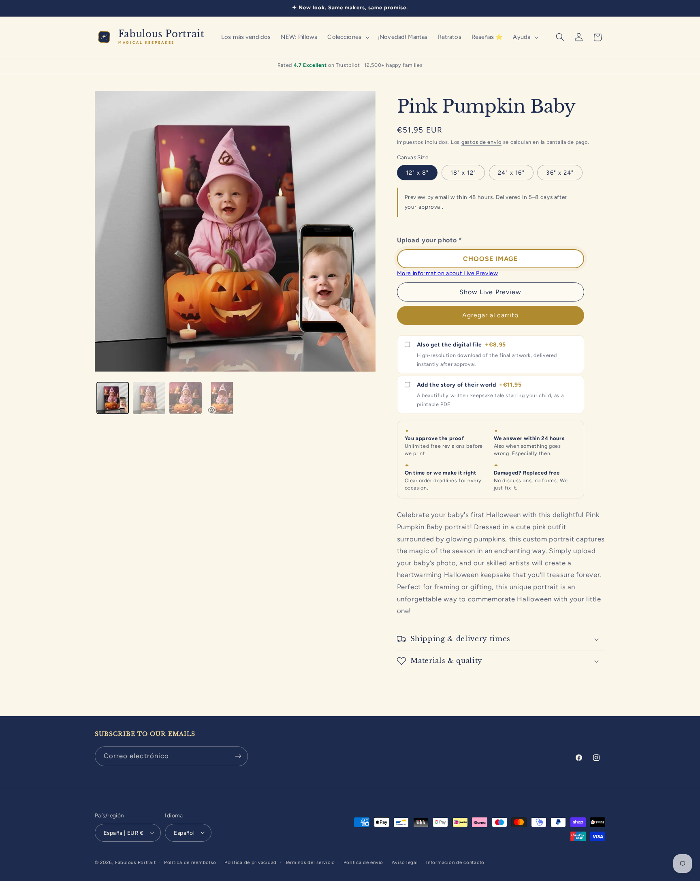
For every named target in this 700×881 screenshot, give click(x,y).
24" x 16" (511, 172)
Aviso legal (405, 862)
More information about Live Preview (447, 273)
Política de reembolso (190, 862)
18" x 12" (463, 172)
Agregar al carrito (490, 315)
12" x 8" (417, 172)
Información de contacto (455, 862)
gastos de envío (481, 142)
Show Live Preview (490, 292)
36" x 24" (559, 172)
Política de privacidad (250, 862)
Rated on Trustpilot (350, 65)
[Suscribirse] (238, 756)
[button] (347, 37)
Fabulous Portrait (135, 862)
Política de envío (364, 862)
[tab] (112, 398)
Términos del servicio (310, 862)
